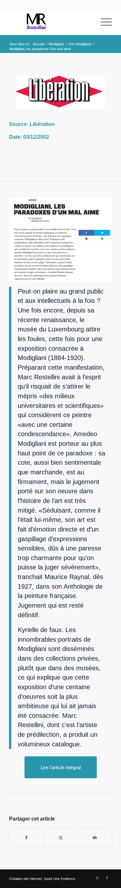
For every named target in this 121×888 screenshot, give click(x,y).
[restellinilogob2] (50, 22)
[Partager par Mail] (95, 838)
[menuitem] (103, 22)
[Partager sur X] (61, 838)
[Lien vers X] (97, 878)
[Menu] (103, 22)
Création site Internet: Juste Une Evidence (42, 879)
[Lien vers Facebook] (107, 878)
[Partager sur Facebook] (26, 838)
